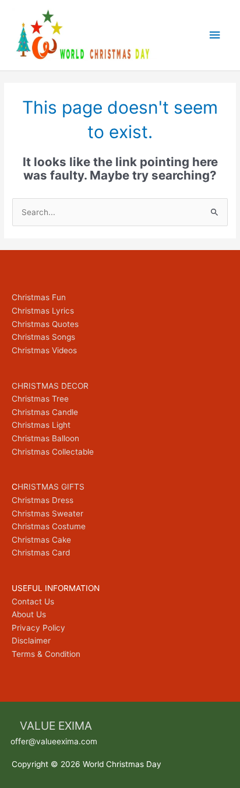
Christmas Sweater (47, 513)
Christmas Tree (40, 398)
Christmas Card (41, 552)
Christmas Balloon (45, 438)
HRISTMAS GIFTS (50, 486)
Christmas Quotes (45, 324)
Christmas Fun (39, 297)
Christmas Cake (41, 539)
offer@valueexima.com (53, 741)
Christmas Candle (45, 412)
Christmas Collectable (53, 451)
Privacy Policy (38, 627)
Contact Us (33, 601)
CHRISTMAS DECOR (50, 386)
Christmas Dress (42, 500)
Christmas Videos (44, 350)
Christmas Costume (49, 526)
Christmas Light (41, 425)
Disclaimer (31, 640)
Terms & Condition (46, 654)
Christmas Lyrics (43, 310)
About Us (29, 614)
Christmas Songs (43, 337)
